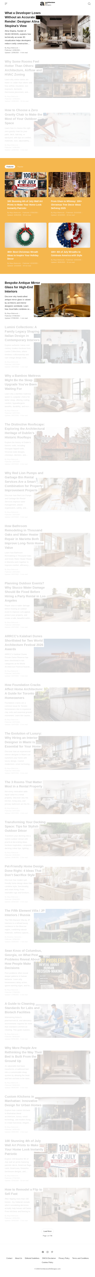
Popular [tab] (20, 167)
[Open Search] (89, 3)
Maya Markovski (12, 48)
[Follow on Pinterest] (52, 1252)
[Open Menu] (6, 3)
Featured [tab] (10, 167)
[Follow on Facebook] (43, 1252)
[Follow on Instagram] (47, 1252)
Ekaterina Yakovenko (14, 937)
